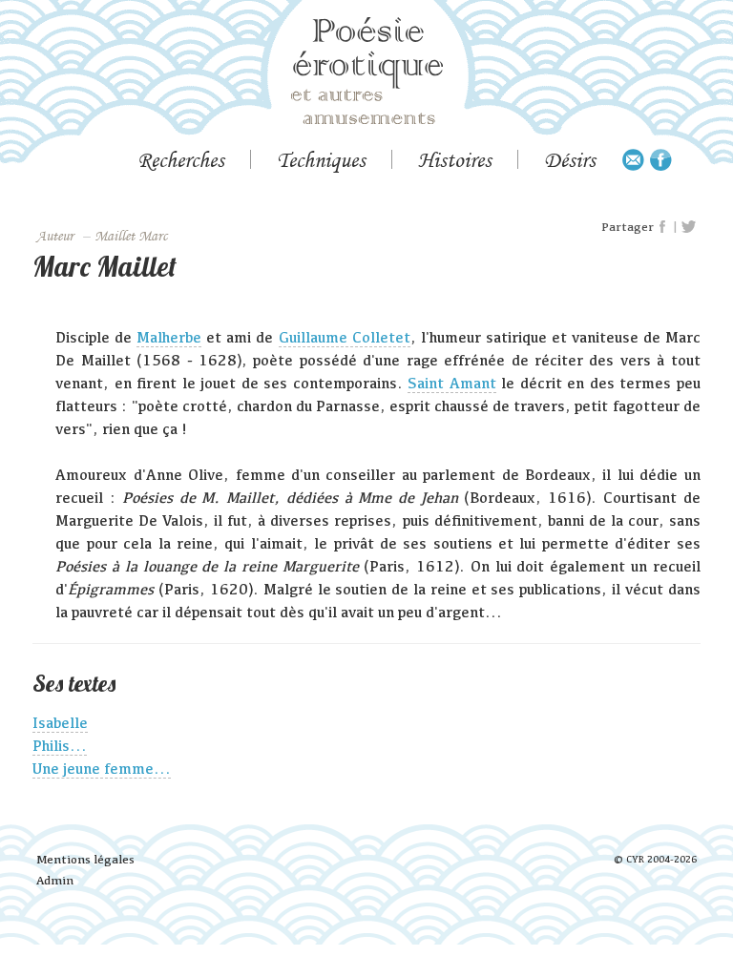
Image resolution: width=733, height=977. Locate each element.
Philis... (59, 746)
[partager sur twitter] (689, 227)
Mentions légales (85, 859)
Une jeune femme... (101, 768)
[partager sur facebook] (663, 227)
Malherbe (168, 337)
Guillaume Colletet (344, 337)
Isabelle (60, 723)
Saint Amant (451, 383)
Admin (54, 880)
